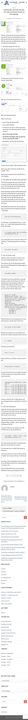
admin (19, 18)
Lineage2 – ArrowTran (6, 659)
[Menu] (2, 2)
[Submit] (25, 517)
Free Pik (3, 569)
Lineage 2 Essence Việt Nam (8, 633)
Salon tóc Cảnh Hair (6, 630)
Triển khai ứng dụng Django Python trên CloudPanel (11, 540)
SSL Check (4, 574)
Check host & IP (5, 601)
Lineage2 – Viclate (6, 662)
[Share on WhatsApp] (7, 476)
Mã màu (3, 583)
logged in (12, 511)
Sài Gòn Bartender (6, 621)
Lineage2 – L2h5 (5, 665)
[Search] (26, 2)
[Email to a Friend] (15, 476)
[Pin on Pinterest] (18, 476)
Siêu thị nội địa (5, 638)
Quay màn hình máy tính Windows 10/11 (12, 544)
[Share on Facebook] (10, 476)
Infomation (4, 712)
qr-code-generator (6, 577)
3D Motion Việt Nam (6, 641)
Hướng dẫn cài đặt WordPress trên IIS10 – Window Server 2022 (12, 559)
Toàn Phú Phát (5, 627)
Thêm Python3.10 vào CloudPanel (10, 537)
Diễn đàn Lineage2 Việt (7, 653)
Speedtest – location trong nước (9, 595)
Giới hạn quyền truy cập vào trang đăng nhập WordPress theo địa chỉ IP (13, 548)
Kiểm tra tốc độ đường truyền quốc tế (11, 592)
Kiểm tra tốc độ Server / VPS (8, 534)
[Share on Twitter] (12, 476)
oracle (23, 481)
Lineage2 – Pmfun (6, 656)
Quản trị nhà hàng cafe (7, 636)
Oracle (15, 481)
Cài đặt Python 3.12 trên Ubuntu (9, 531)
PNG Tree (3, 571)
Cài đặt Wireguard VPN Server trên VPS (11, 555)
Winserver (4, 580)
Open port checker (6, 598)
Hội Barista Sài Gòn (6, 624)
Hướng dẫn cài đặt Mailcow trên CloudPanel (12, 552)
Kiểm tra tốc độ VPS (6, 603)
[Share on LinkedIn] (20, 476)
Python (3, 612)
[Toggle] (26, 613)
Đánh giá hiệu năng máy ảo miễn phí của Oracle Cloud (20, 498)
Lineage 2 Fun (4, 644)
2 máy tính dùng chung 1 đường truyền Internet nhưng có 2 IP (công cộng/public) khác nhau (13, 527)
